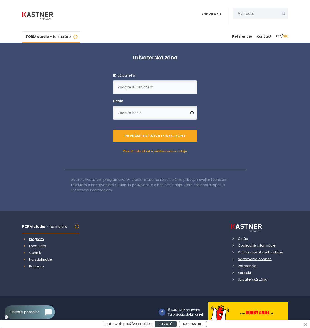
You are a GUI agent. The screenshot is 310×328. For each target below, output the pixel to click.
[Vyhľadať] (283, 13)
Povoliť (165, 324)
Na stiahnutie (40, 259)
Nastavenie (193, 324)
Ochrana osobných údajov (260, 252)
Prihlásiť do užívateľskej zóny (155, 135)
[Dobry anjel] (248, 311)
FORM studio (48, 36)
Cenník (35, 252)
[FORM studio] (38, 16)
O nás (243, 238)
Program (36, 239)
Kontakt (264, 36)
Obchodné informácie (257, 245)
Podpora (36, 266)
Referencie (242, 36)
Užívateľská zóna (252, 279)
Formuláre (37, 245)
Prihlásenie (211, 14)
